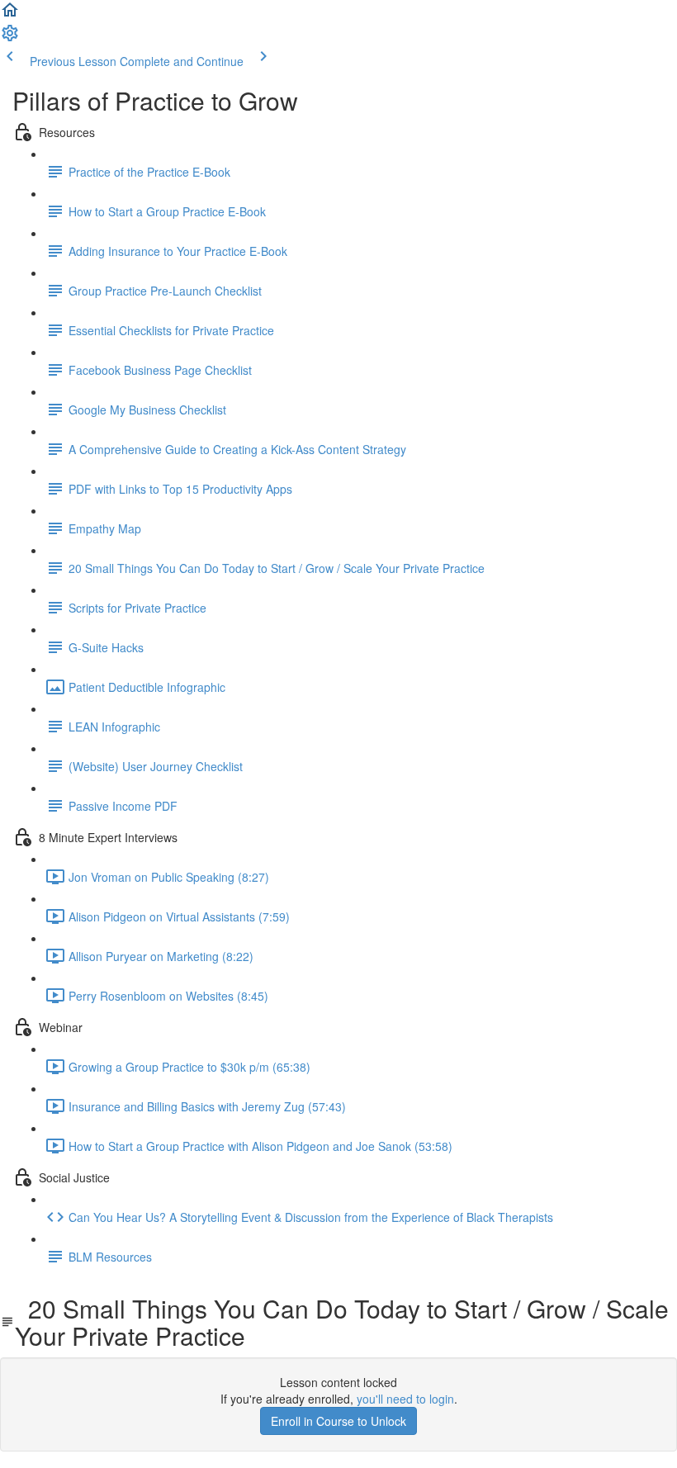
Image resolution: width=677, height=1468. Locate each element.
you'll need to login (405, 1398)
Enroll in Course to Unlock (338, 1421)
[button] (10, 15)
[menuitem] (10, 38)
